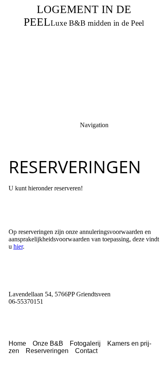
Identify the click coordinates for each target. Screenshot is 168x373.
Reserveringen (47, 350)
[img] (84, 57)
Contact (86, 350)
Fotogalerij (85, 343)
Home (17, 343)
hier (18, 246)
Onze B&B (48, 343)
